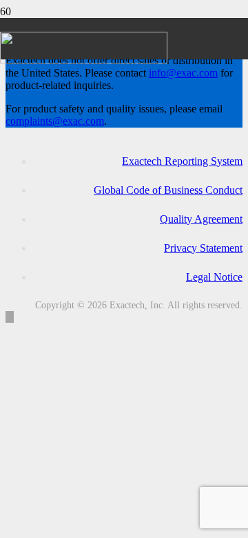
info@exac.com (183, 73)
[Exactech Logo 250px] (83, 60)
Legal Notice (214, 277)
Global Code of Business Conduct (168, 190)
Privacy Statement (203, 248)
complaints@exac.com (55, 121)
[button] (10, 317)
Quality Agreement (201, 219)
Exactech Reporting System (182, 161)
